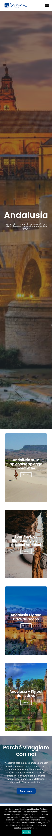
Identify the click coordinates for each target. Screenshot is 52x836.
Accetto (26, 832)
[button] (47, 5)
